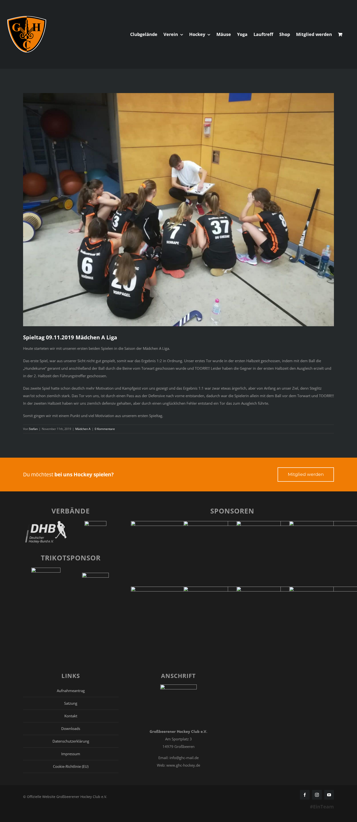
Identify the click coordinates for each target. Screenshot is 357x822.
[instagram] (317, 795)
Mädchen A (83, 429)
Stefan (33, 429)
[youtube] (329, 795)
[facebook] (305, 795)
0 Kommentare (105, 429)
